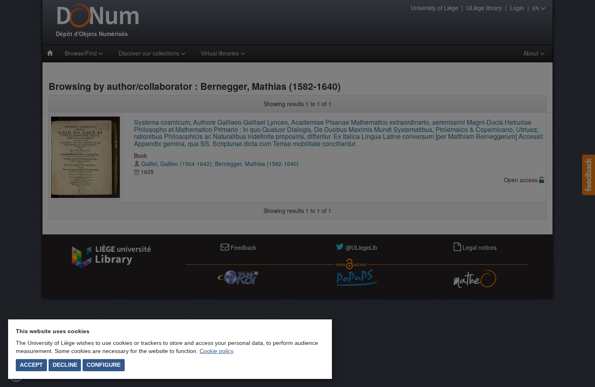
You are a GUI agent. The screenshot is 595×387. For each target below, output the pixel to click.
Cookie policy (216, 351)
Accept (31, 364)
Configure (104, 364)
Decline (65, 364)
